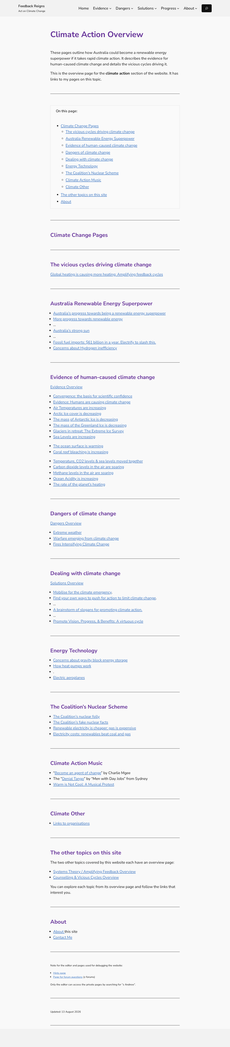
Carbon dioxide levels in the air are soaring (88, 466)
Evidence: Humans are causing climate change (91, 402)
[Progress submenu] (178, 8)
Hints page (59, 973)
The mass (61, 419)
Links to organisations (71, 823)
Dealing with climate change (89, 159)
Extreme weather (67, 532)
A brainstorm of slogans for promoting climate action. (97, 609)
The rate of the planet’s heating (79, 484)
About (66, 201)
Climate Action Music (83, 179)
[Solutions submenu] (156, 8)
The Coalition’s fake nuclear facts (80, 722)
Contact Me (62, 937)
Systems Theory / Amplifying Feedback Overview (94, 871)
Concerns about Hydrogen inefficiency (85, 348)
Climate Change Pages (80, 125)
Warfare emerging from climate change (86, 538)
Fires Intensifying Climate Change (81, 544)
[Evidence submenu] (110, 8)
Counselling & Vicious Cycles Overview (86, 877)
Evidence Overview (66, 386)
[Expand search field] (207, 8)
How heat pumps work (72, 665)
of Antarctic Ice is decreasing (94, 419)
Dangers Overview (65, 523)
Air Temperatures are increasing (79, 407)
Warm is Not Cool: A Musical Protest (83, 784)
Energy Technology (82, 166)
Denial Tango (73, 778)
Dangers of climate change (88, 152)
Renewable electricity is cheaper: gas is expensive (94, 728)
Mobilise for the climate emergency (82, 592)
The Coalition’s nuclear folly (76, 716)
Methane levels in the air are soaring (83, 472)
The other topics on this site (84, 194)
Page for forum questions (67, 977)
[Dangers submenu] (132, 8)
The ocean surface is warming (78, 445)
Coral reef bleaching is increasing (80, 451)
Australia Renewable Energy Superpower (100, 138)
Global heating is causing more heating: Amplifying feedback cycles (106, 274)
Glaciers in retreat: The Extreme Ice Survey (88, 431)
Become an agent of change (78, 772)
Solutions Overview (66, 583)
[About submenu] (196, 8)
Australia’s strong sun (71, 330)
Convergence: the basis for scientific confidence (92, 396)
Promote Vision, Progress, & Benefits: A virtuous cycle (98, 621)
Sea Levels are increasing (74, 436)
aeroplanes (75, 677)
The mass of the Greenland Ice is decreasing (89, 425)
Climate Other (77, 186)
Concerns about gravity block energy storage (90, 660)
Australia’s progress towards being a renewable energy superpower (109, 313)
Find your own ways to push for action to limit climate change (104, 597)
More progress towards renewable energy (88, 319)
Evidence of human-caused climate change (101, 145)
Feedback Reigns (31, 6)
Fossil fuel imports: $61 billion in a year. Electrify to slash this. (104, 342)
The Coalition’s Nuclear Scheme (92, 172)
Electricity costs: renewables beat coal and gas (92, 733)
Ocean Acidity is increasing (75, 478)
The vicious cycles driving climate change (100, 131)
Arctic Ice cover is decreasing (77, 413)
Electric (59, 677)
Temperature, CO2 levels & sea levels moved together (98, 461)
